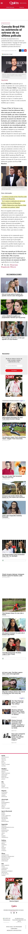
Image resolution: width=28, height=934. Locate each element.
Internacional (5, 830)
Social (3, 866)
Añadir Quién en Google (8, 54)
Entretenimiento (5, 802)
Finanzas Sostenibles (6, 871)
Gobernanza (4, 868)
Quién (3, 755)
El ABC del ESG (5, 873)
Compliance (14, 928)
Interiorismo (4, 860)
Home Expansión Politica (7, 827)
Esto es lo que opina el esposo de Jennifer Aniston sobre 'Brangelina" (12, 294)
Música (3, 806)
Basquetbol (4, 817)
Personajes (4, 774)
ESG (2, 864)
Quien (11, 913)
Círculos (3, 760)
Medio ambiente (5, 865)
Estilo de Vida (4, 777)
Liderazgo (4, 793)
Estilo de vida (4, 787)
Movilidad (4, 869)
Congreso (4, 844)
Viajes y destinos (5, 773)
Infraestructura (5, 857)
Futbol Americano (6, 815)
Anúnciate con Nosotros (14, 930)
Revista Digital (23, 3)
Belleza (3, 763)
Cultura (3, 765)
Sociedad (3, 850)
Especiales (4, 796)
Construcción (5, 855)
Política (3, 840)
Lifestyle (3, 819)
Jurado (3, 779)
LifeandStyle (4, 837)
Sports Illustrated (6, 811)
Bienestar (3, 776)
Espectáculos (10, 7)
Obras (3, 833)
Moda (2, 761)
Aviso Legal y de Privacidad (14, 926)
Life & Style (4, 799)
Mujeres (3, 791)
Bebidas (3, 771)
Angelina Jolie (6, 267)
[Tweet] (20, 50)
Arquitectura (5, 859)
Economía (3, 828)
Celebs (3, 786)
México (3, 843)
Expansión (4, 824)
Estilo (3, 801)
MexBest (4, 769)
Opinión (3, 795)
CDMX (2, 846)
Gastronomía (4, 770)
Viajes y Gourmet (5, 764)
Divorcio (13, 267)
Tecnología (4, 831)
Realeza (21, 7)
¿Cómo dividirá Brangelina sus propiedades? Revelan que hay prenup (13, 316)
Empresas (3, 825)
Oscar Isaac (14, 265)
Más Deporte (4, 818)
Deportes (3, 803)
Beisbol (3, 814)
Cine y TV (3, 805)
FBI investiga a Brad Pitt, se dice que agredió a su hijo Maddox (13, 338)
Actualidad (4, 792)
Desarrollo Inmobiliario (7, 856)
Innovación (4, 872)
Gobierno (3, 841)
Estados (3, 847)
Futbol (3, 812)
